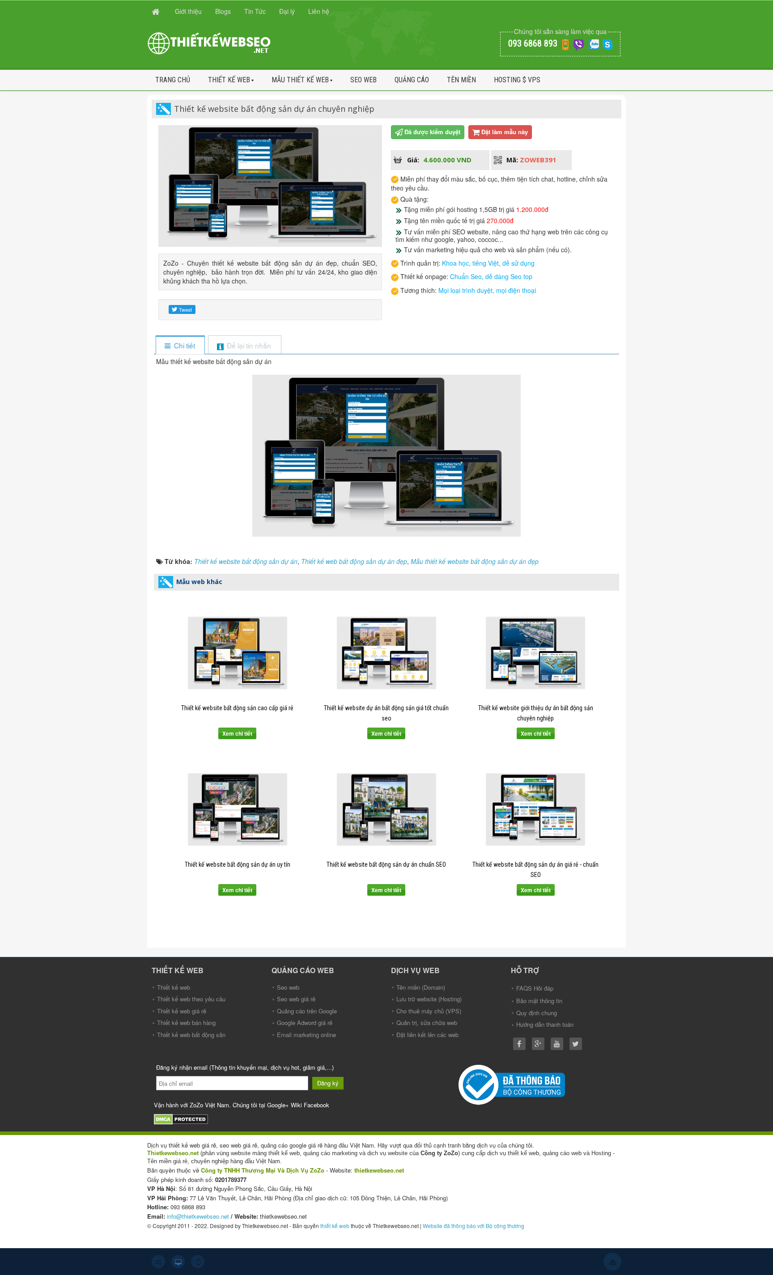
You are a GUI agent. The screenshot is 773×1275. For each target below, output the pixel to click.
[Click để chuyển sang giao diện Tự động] (158, 1261)
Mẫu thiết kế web (300, 80)
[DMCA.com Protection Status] (182, 1118)
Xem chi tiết (237, 733)
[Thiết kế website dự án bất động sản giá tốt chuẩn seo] (386, 653)
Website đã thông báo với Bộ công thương (473, 1225)
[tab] (180, 345)
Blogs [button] (223, 11)
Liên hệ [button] (318, 11)
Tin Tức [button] (255, 11)
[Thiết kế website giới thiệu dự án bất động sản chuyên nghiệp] (535, 653)
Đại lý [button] (287, 11)
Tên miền (461, 80)
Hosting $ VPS (517, 80)
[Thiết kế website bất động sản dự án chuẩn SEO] (386, 809)
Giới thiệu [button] (188, 11)
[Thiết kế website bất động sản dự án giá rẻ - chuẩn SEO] (535, 809)
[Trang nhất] (156, 11)
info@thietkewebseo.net (198, 1216)
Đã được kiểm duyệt (432, 131)
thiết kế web (334, 1225)
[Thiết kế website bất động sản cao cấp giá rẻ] (237, 653)
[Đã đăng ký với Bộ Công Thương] (513, 1084)
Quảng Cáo (412, 80)
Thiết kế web (229, 80)
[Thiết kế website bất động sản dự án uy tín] (237, 809)
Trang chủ (172, 80)
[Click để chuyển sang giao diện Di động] (197, 1261)
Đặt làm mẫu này (504, 131)
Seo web (363, 80)
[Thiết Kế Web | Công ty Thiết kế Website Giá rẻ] (209, 42)
